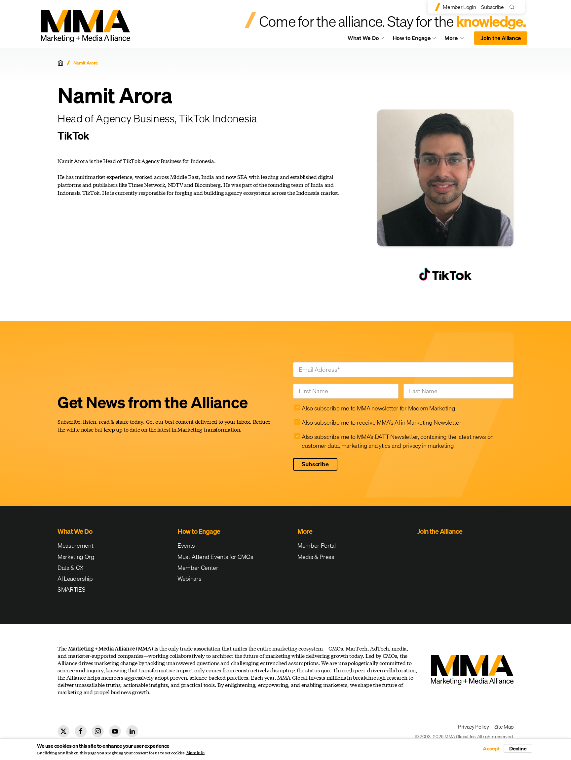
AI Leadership (75, 578)
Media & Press (315, 557)
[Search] (513, 7)
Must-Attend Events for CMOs (215, 557)
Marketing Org (76, 557)
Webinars (189, 578)
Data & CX (70, 567)
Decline (518, 748)
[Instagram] (98, 731)
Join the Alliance (500, 38)
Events (186, 545)
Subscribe (492, 7)
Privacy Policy (473, 726)
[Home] (60, 63)
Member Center (197, 567)
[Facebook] (81, 731)
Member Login (459, 7)
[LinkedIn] (132, 731)
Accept (491, 748)
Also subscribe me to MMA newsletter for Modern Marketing (378, 408)
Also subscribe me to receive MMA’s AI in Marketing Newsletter (381, 422)
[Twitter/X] (63, 731)
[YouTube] (115, 731)
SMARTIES (71, 589)
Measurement (75, 545)
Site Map (504, 726)
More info (195, 752)
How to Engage (412, 38)
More (457, 40)
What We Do (363, 38)
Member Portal (316, 545)
